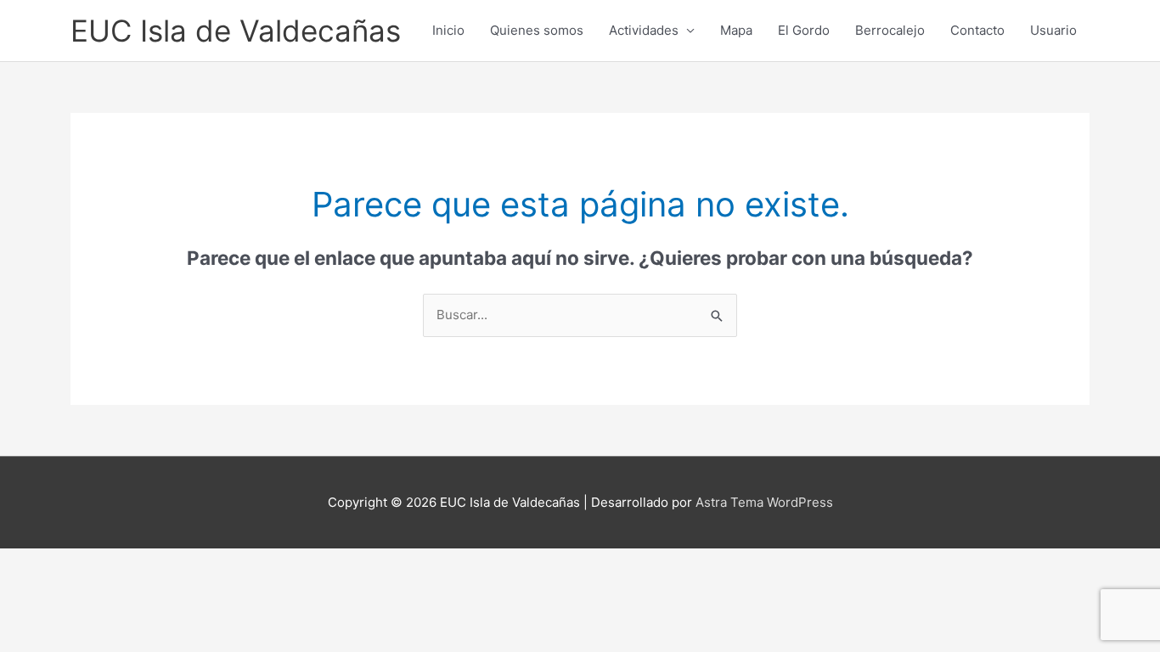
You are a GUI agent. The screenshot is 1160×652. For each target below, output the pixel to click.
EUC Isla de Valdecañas (235, 30)
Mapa (736, 30)
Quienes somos (536, 30)
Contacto (977, 30)
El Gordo (804, 30)
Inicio (448, 30)
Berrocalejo (890, 30)
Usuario (1053, 30)
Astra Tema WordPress (764, 502)
